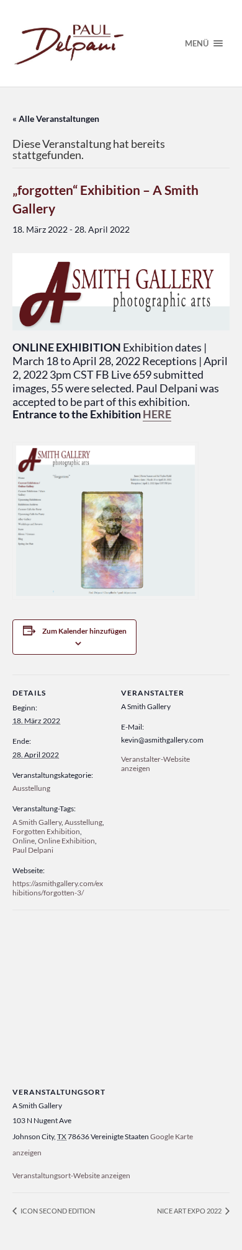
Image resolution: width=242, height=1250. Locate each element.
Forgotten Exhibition (46, 831)
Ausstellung (31, 788)
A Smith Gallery (36, 822)
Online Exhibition (66, 840)
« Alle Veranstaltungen (55, 118)
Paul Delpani (32, 850)
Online (23, 840)
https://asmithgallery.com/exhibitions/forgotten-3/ (57, 888)
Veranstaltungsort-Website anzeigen (71, 1175)
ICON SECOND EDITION (57, 1211)
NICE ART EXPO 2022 (190, 1211)
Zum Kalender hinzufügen (84, 631)
